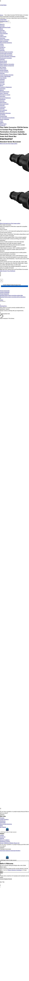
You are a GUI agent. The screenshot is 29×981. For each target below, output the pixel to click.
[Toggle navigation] (8, 21)
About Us (2, 24)
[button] (1, 300)
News (1, 825)
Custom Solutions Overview (6, 75)
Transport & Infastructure (6, 87)
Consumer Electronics (5, 98)
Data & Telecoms (4, 93)
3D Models (2, 114)
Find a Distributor (11, 271)
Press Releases (4, 33)
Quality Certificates (4, 119)
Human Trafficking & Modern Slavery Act (9, 843)
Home (1, 15)
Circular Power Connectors (6, 52)
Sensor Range (3, 61)
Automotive (2, 88)
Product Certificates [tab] (4, 292)
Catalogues (3, 107)
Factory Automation (4, 39)
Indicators (2, 59)
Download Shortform (15, 850)
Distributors (2, 99)
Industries (2, 79)
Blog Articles (3, 32)
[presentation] (0, 220)
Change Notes (3, 116)
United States (3, 5)
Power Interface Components (7, 65)
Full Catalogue (3, 110)
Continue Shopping (3, 879)
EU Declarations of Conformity (7, 117)
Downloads (2, 822)
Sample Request (4, 70)
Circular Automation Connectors (7, 56)
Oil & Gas (2, 84)
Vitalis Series (3, 36)
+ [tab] (0, 304)
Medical (2, 90)
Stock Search (3, 102)
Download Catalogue (5, 850)
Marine (1, 85)
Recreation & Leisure (5, 94)
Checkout (10, 879)
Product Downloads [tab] (4, 291)
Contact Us (2, 47)
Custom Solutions (4, 72)
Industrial (2, 82)
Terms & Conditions (4, 840)
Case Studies (3, 78)
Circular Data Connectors (6, 53)
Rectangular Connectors (6, 58)
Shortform (2, 111)
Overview (2, 26)
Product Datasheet (4, 294)
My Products (3, 67)
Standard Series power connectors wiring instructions (12, 297)
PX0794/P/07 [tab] (3, 306)
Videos (1, 35)
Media (1, 29)
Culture (2, 44)
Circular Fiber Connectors (6, 55)
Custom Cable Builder (5, 76)
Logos (1, 121)
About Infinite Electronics (6, 42)
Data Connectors (4, 41)
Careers (2, 45)
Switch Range (3, 62)
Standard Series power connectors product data (11, 295)
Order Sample (3, 271)
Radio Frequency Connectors (7, 64)
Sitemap (2, 838)
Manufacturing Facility (5, 27)
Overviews (2, 38)
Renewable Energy (4, 91)
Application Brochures (5, 113)
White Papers (3, 124)
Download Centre (4, 104)
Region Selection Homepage (15, 870)
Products (2, 49)
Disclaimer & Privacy (5, 841)
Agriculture (2, 96)
